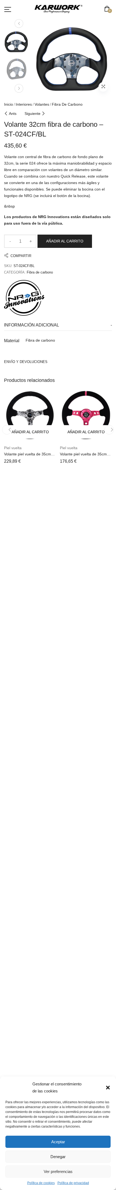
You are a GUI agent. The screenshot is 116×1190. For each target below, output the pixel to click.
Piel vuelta (13, 448)
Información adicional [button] (31, 325)
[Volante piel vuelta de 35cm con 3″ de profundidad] (30, 415)
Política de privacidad (73, 1183)
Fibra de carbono (67, 104)
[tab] (58, 325)
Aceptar (58, 1141)
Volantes (42, 104)
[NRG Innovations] (24, 298)
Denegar (58, 1156)
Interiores (24, 104)
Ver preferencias (58, 1171)
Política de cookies (41, 1183)
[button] (108, 1087)
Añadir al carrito (64, 241)
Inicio (8, 104)
